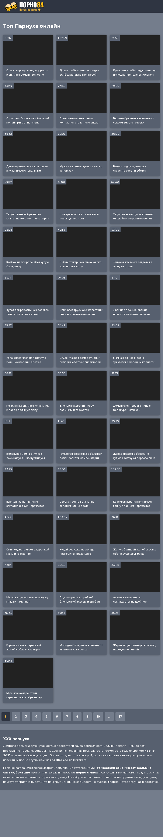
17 (120, 716)
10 (98, 716)
